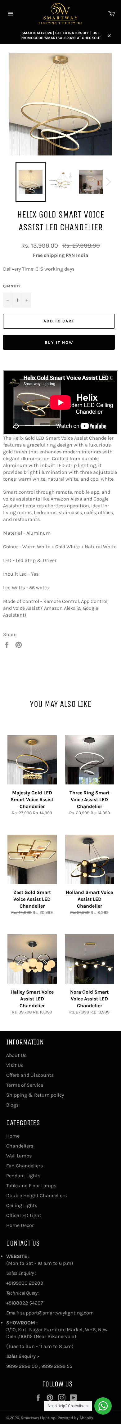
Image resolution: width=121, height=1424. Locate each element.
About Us (16, 1055)
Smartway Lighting (38, 1417)
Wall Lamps (19, 1156)
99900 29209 (28, 1283)
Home (13, 1136)
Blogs (12, 1105)
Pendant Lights (23, 1176)
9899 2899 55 (56, 1366)
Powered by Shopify (75, 1417)
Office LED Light (23, 1215)
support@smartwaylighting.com (57, 1313)
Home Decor (20, 1225)
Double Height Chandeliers (36, 1195)
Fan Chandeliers (24, 1166)
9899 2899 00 (22, 1366)
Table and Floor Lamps (31, 1185)
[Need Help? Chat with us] (103, 1406)
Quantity (11, 286)
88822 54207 (28, 1303)
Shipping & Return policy (35, 1095)
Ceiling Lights (21, 1205)
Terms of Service (24, 1085)
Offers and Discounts (30, 1075)
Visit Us (14, 1065)
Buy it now (59, 342)
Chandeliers (19, 1146)
